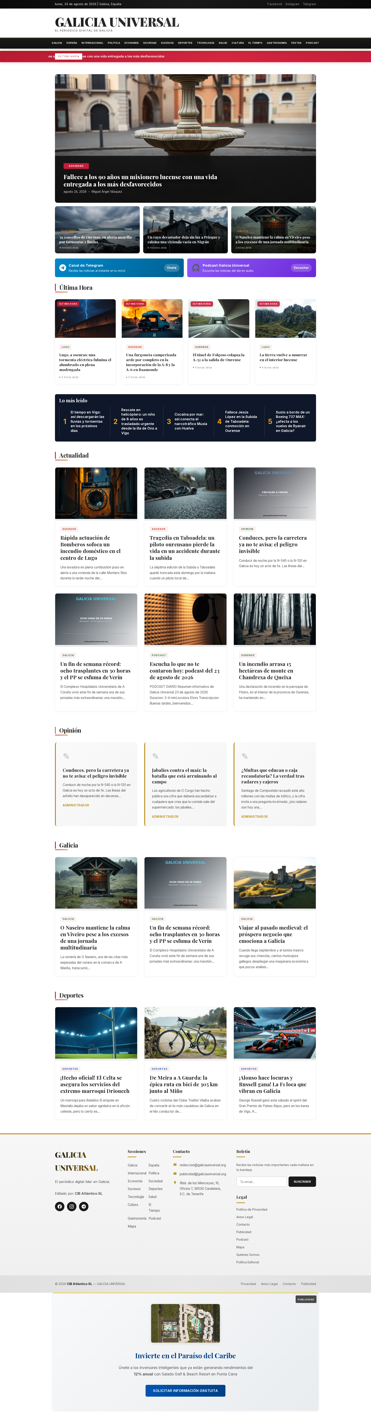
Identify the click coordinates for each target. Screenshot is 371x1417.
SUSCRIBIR (302, 1181)
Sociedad (150, 42)
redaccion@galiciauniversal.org (203, 1165)
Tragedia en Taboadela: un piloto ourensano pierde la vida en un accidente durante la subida (185, 547)
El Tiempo (255, 42)
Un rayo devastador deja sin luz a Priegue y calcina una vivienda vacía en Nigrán (183, 239)
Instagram (293, 4)
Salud (223, 42)
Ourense (201, 347)
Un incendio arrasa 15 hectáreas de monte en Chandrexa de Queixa (266, 670)
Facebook (275, 4)
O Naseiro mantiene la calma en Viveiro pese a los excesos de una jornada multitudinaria (273, 239)
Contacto (243, 1224)
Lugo (65, 347)
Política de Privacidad (251, 1209)
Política (114, 42)
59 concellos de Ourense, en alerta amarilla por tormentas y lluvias (95, 239)
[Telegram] (83, 1206)
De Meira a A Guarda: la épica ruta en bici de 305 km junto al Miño (184, 1084)
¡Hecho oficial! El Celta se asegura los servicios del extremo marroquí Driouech (94, 1084)
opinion (247, 528)
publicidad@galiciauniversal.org (203, 1174)
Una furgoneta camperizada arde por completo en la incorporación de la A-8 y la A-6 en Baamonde (151, 362)
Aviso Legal (244, 1217)
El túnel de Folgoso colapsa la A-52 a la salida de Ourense (219, 357)
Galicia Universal (117, 21)
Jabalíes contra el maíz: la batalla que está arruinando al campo (184, 775)
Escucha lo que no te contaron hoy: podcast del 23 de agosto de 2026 (184, 670)
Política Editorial (247, 1262)
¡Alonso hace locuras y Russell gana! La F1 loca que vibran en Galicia (272, 1084)
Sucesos (167, 42)
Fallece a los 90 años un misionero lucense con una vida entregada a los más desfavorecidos (145, 56)
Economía (132, 42)
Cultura (238, 42)
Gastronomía (277, 42)
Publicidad (243, 1232)
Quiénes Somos (248, 1254)
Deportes (185, 42)
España (72, 42)
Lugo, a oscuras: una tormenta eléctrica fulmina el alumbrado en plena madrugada (85, 362)
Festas (296, 42)
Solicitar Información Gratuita (185, 1390)
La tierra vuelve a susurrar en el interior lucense (283, 357)
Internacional (92, 42)
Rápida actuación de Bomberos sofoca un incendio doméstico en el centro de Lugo (90, 547)
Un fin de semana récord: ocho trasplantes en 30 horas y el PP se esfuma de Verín (95, 670)
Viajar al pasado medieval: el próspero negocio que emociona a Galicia (273, 934)
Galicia (57, 42)
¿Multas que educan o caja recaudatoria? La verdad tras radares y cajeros (272, 775)
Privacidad (248, 1284)
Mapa (132, 1226)
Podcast (312, 42)
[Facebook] (59, 1206)
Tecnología (205, 42)
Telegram (309, 4)
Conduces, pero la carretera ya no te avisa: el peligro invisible (273, 544)
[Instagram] (71, 1206)
